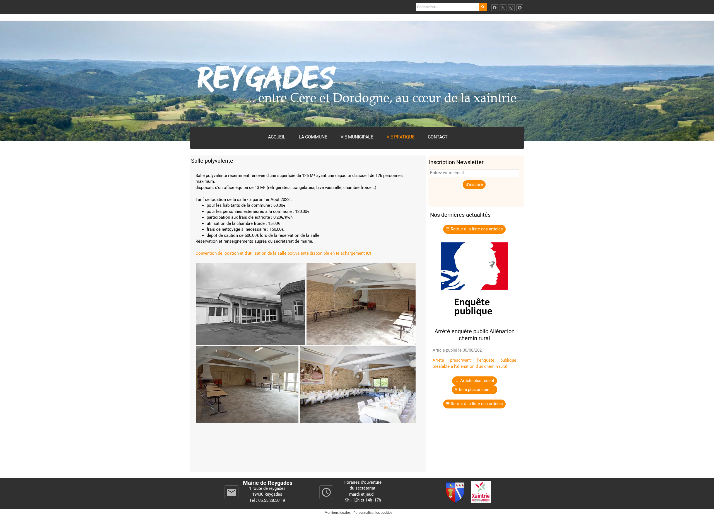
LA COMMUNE (313, 137)
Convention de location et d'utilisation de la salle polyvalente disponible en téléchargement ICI (283, 253)
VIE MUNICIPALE (357, 137)
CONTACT (438, 137)
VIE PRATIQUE (400, 137)
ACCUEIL (276, 137)
